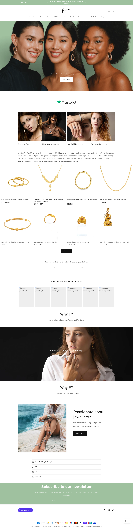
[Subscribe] (82, 267)
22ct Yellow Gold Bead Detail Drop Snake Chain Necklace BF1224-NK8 (48, 200)
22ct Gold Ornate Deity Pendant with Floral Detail (114, 242)
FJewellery (38, 526)
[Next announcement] (85, 2)
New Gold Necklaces (50, 144)
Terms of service (67, 526)
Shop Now (66, 79)
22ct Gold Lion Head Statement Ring (78, 242)
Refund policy (47, 526)
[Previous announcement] (48, 2)
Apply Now (80, 433)
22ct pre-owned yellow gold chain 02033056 (113, 199)
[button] (20, 10)
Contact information (79, 526)
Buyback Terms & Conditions (94, 526)
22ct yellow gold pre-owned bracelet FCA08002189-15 (82, 200)
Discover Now (66, 356)
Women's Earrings (25, 144)
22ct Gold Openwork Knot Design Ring (45, 242)
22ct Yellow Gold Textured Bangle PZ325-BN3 (15, 199)
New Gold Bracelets (75, 144)
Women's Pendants (99, 144)
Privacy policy (56, 526)
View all (67, 251)
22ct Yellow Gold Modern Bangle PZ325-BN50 (15, 242)
